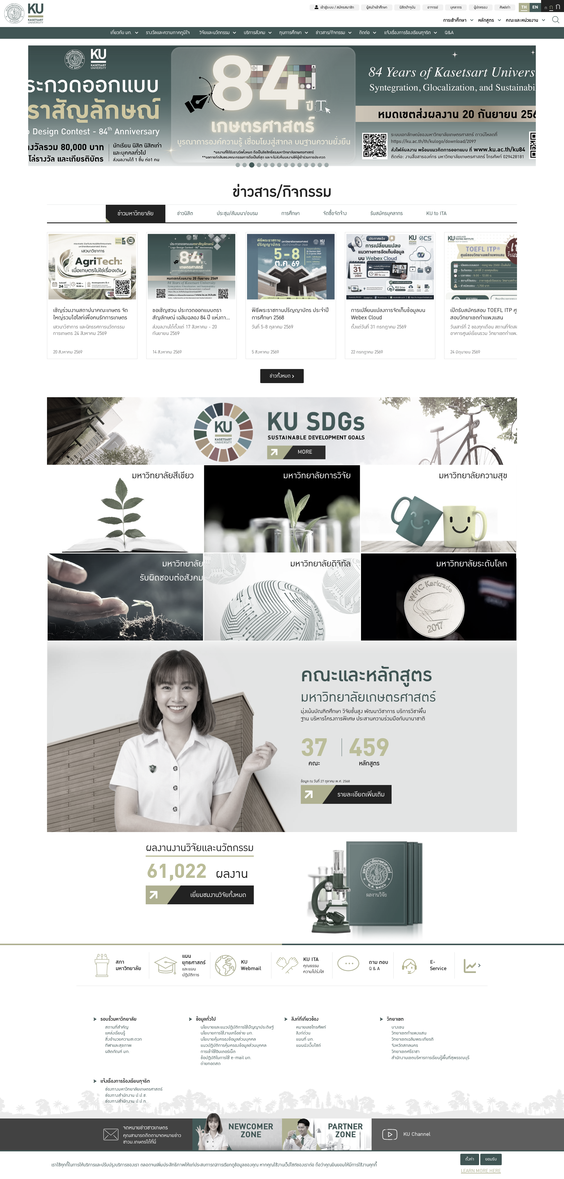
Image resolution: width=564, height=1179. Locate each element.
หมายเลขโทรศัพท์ (311, 1027)
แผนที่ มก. (305, 1039)
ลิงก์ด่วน (303, 1033)
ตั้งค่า (469, 1159)
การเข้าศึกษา (454, 20)
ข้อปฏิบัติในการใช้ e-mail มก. (226, 1057)
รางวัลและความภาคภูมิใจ (168, 32)
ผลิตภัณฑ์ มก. (117, 1051)
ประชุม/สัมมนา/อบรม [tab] (237, 213)
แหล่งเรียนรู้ (115, 1033)
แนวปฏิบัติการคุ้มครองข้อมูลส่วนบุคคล (233, 1045)
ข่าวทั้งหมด (281, 376)
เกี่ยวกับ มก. (121, 32)
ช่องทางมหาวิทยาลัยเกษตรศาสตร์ (133, 1089)
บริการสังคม (254, 32)
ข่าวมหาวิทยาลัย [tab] (136, 213)
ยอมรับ (491, 1159)
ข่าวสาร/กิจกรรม (330, 32)
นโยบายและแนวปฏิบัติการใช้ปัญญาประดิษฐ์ (237, 1027)
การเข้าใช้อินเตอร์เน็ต (218, 1051)
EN (535, 7)
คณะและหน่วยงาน (522, 20)
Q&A (449, 32)
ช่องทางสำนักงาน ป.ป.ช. (126, 1095)
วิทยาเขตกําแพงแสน (409, 1033)
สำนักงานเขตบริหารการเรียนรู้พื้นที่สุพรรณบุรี (430, 1057)
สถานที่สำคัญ (116, 1027)
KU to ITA (436, 213)
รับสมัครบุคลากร (386, 213)
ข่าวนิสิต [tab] (185, 213)
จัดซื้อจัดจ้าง (335, 213)
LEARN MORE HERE (481, 1171)
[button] (238, 165)
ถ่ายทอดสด (211, 1063)
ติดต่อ (364, 32)
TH (524, 7)
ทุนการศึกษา (290, 32)
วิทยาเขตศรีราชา (405, 1051)
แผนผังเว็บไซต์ (308, 1045)
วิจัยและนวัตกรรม (214, 32)
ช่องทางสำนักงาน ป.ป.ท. (126, 1101)
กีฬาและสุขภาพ (118, 1045)
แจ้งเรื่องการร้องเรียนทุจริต (407, 32)
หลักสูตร (486, 20)
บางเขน (398, 1027)
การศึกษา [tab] (290, 213)
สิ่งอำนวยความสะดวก (123, 1039)
